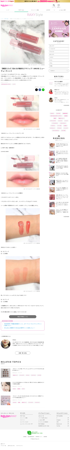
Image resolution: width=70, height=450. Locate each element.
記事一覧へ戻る (23, 353)
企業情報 (24, 436)
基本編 (19, 388)
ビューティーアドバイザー (25, 423)
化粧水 (65, 125)
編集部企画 (65, 113)
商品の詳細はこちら (23, 316)
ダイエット (52, 128)
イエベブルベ (33, 375)
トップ (7, 10)
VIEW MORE (66, 105)
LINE (58, 421)
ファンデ (65, 128)
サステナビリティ (19, 445)
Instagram (58, 419)
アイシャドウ (22, 375)
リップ (14, 84)
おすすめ (14, 402)
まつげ (23, 388)
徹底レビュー (15, 375)
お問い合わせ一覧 (11, 445)
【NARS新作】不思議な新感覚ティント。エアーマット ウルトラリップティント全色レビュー (23, 324)
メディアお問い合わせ (42, 417)
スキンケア (51, 46)
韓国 (19, 402)
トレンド (60, 120)
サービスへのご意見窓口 (43, 421)
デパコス (27, 375)
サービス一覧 (3, 445)
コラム (50, 63)
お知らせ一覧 (41, 415)
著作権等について (39, 436)
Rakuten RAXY (7, 5)
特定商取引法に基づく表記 (43, 425)
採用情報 (45, 436)
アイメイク (6, 82)
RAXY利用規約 (41, 423)
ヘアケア (51, 57)
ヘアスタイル (54, 123)
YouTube (58, 425)
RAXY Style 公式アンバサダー (6, 84)
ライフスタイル (56, 130)
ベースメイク (52, 48)
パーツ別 (59, 125)
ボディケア (51, 54)
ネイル (50, 60)
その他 (50, 66)
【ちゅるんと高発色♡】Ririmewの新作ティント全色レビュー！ (19, 328)
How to (14, 388)
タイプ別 (39, 375)
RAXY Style (21, 10)
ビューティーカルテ (24, 421)
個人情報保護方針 (31, 436)
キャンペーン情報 (35, 10)
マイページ (22, 419)
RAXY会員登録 (60, 415)
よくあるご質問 (62, 10)
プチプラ (53, 125)
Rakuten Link (59, 423)
